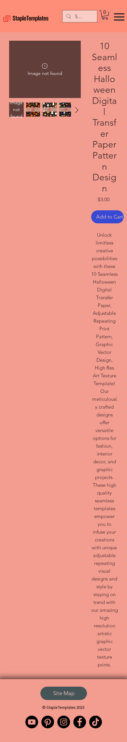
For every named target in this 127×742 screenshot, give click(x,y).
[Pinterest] (47, 722)
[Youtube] (31, 722)
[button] (105, 15)
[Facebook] (79, 722)
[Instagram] (63, 722)
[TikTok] (95, 722)
